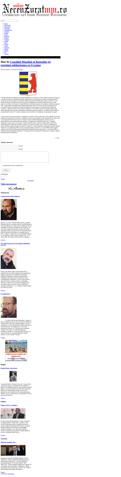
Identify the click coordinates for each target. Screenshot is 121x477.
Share (58, 138)
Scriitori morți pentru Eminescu (10, 196)
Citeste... (3, 240)
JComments (30, 180)
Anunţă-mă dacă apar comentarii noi (13, 165)
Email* (21, 149)
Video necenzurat (9, 184)
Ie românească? (5, 294)
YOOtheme (11, 474)
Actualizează (4, 174)
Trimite (3, 179)
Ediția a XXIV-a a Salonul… (9, 405)
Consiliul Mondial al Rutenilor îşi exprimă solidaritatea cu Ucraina (26, 63)
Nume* (21, 146)
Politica (21, 69)
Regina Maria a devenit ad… (9, 368)
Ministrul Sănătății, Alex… (9, 442)
